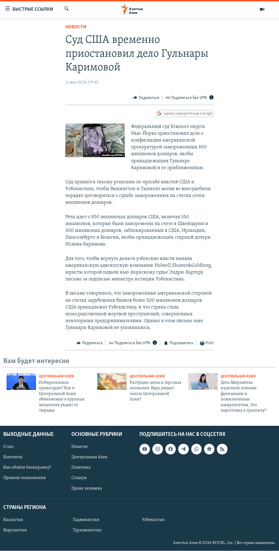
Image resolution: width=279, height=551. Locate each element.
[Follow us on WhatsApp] (196, 449)
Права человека (86, 488)
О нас (8, 447)
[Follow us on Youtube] (145, 449)
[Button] (146, 97)
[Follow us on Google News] (209, 449)
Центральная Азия (56, 377)
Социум (79, 478)
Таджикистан (86, 520)
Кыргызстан (15, 530)
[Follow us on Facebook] (170, 449)
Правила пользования (24, 478)
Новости (75, 27)
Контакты (12, 457)
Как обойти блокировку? (27, 468)
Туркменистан (87, 530)
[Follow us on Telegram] (183, 449)
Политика (81, 468)
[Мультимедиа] (262, 9)
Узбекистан (153, 520)
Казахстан (13, 520)
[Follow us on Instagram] (157, 449)
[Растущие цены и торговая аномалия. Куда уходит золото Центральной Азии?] (112, 381)
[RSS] (222, 449)
